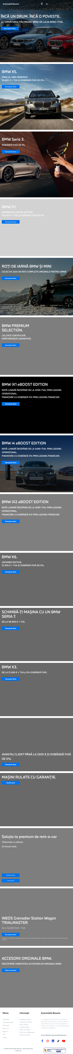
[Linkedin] (53, 1041)
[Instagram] (47, 1041)
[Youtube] (63, 1041)
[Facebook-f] (42, 1041)
